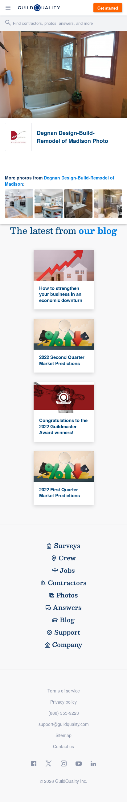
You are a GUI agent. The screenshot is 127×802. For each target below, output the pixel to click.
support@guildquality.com (64, 724)
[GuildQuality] (39, 7)
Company (67, 644)
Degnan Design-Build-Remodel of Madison (59, 181)
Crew (67, 558)
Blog (67, 620)
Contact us (63, 746)
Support (67, 632)
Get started (107, 8)
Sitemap (63, 735)
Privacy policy (63, 702)
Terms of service (63, 691)
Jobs (67, 570)
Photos (67, 595)
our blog (98, 230)
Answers (67, 607)
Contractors (67, 583)
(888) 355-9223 (63, 713)
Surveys (67, 545)
